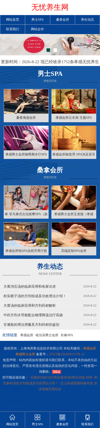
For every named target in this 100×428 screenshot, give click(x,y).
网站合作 (37, 29)
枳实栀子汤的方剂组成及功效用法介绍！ (34, 296)
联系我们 (12, 29)
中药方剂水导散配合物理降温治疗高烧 (33, 315)
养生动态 (87, 19)
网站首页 (12, 19)
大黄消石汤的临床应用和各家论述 (29, 286)
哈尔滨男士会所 (47, 335)
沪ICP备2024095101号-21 (67, 354)
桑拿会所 (62, 19)
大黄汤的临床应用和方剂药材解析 (29, 305)
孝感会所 (26, 335)
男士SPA (37, 19)
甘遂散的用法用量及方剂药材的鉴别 (31, 324)
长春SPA (67, 335)
